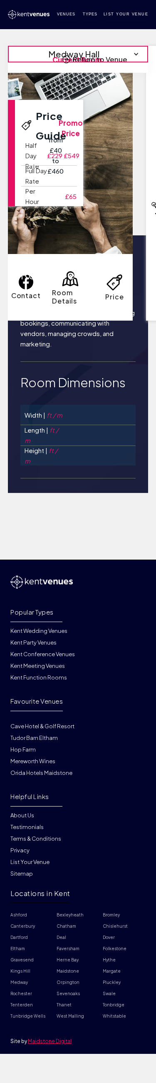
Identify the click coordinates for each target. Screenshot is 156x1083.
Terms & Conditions (35, 838)
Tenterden (21, 1004)
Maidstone (68, 970)
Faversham (68, 948)
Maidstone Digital (50, 1041)
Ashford (18, 914)
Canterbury (22, 926)
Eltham (17, 948)
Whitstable (114, 1015)
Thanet (64, 1004)
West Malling (70, 1015)
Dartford (19, 937)
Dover (109, 937)
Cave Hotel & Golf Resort (42, 726)
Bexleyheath (70, 914)
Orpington (68, 982)
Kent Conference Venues (42, 654)
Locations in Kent (40, 893)
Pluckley (112, 982)
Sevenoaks (68, 993)
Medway (19, 982)
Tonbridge (113, 1004)
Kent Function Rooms (38, 677)
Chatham (66, 926)
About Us (22, 816)
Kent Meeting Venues (37, 665)
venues (66, 14)
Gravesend (22, 959)
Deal (61, 937)
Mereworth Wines (32, 761)
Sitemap (21, 873)
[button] (78, 54)
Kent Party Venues (33, 642)
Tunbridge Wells (27, 1015)
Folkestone (114, 948)
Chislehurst (115, 926)
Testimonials (27, 827)
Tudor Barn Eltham (34, 737)
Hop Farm (23, 749)
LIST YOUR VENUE (126, 14)
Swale (109, 993)
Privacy (20, 850)
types (90, 14)
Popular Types (32, 612)
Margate (112, 970)
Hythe (109, 959)
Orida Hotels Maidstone (41, 772)
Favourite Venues (36, 701)
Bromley (111, 914)
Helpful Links (29, 796)
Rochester (21, 993)
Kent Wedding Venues (38, 631)
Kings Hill (20, 970)
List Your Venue (30, 862)
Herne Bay (68, 959)
